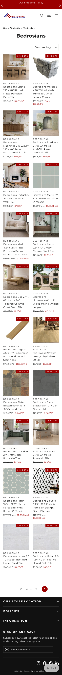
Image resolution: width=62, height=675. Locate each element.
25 (36, 588)
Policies (11, 611)
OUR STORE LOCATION (22, 601)
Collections (16, 28)
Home (6, 28)
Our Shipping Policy (31, 2)
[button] (2, 5)
